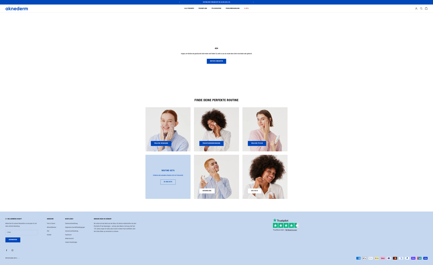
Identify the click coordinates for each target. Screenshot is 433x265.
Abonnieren (13, 240)
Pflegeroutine (216, 8)
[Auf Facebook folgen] (6, 250)
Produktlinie (203, 8)
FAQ (48, 231)
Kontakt (49, 235)
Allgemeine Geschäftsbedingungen (75, 227)
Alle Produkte (189, 8)
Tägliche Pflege (257, 143)
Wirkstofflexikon (51, 227)
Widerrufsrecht (69, 238)
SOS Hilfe (254, 191)
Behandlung (207, 191)
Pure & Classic (51, 223)
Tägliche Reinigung (161, 143)
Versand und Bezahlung (71, 231)
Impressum (68, 235)
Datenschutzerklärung (71, 223)
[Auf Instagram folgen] (12, 250)
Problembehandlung (233, 8)
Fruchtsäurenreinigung (211, 143)
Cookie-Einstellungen (71, 242)
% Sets (246, 8)
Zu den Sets (168, 182)
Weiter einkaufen (216, 61)
